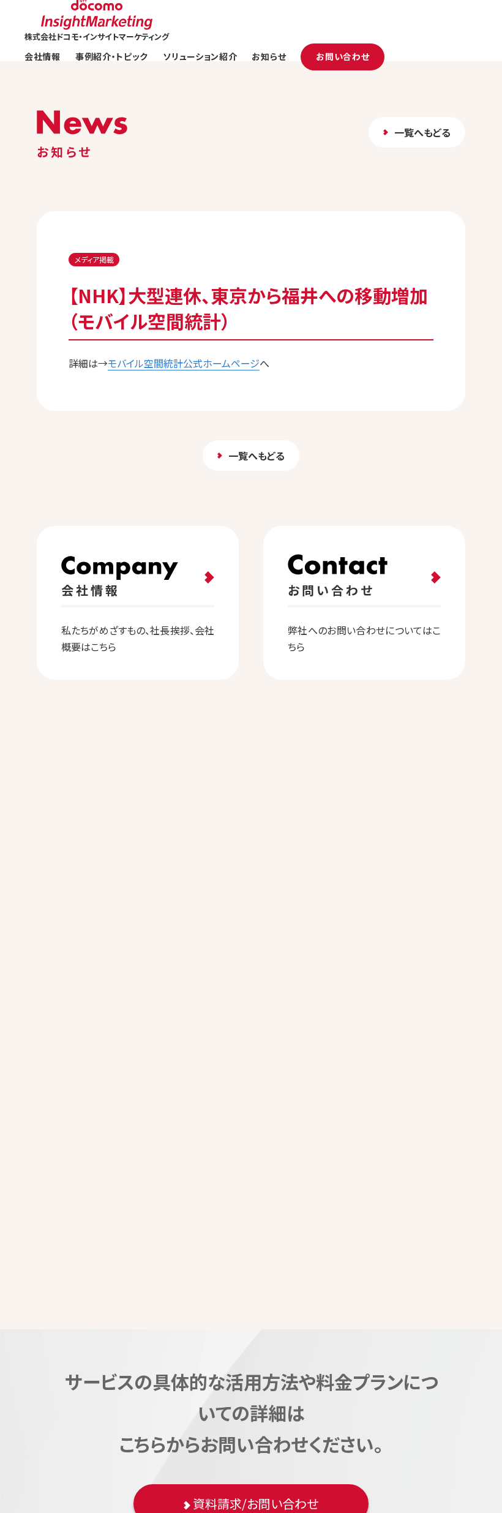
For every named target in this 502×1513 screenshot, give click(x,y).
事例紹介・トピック (111, 56)
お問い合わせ (342, 56)
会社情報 (42, 56)
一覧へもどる (422, 132)
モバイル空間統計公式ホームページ (184, 363)
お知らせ (269, 56)
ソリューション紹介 (200, 56)
